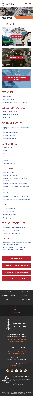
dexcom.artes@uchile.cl (16, 341)
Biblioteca (17, 303)
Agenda (25, 291)
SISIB (12, 392)
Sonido (5, 157)
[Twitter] (16, 370)
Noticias (9, 291)
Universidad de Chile (21, 392)
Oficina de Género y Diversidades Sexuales (16, 199)
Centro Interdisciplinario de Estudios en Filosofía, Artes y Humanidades (15, 248)
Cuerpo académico (9, 99)
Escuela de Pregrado (9, 135)
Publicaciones (26, 299)
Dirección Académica (9, 172)
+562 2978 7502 (22, 363)
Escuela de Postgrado (10, 138)
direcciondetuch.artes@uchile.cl (16, 353)
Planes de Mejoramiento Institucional (15, 102)
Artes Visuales (7, 148)
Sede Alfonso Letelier (10, 112)
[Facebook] (21, 370)
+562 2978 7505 (11, 363)
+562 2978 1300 (11, 340)
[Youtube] (12, 370)
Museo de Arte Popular (10, 230)
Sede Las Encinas (8, 118)
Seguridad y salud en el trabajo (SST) (16, 265)
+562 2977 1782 (11, 351)
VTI (15, 392)
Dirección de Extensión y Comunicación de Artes (16, 393)
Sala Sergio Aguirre (9, 215)
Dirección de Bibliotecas (10, 175)
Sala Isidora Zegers (9, 208)
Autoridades (7, 96)
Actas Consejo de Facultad (16, 279)
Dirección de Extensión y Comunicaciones (16, 187)
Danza (5, 151)
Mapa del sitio (16, 312)
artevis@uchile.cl (16, 365)
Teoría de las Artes (9, 163)
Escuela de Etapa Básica (10, 132)
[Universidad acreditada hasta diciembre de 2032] (16, 381)
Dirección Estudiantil (9, 193)
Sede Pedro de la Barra (10, 115)
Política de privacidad (16, 315)
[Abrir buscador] (26, 3)
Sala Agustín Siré (8, 211)
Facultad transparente (16, 259)
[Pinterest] (25, 370)
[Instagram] (7, 370)
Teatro (5, 160)
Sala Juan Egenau (8, 218)
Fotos (25, 295)
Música (5, 154)
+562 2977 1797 (22, 351)
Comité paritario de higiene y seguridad (16, 272)
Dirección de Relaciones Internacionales (16, 196)
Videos (9, 299)
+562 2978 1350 (22, 340)
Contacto (16, 306)
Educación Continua (9, 295)
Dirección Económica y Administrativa (15, 190)
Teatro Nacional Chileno (11, 233)
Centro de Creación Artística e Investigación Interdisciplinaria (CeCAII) (17, 243)
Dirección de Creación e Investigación (15, 184)
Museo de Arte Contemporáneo (13, 227)
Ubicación (16, 309)
